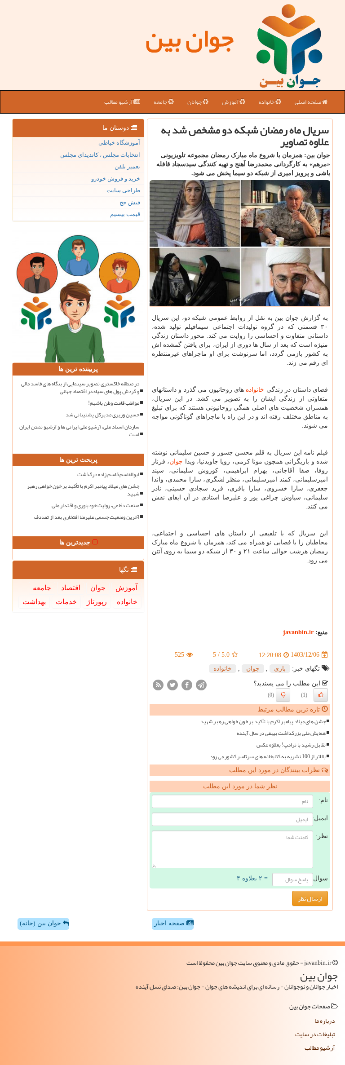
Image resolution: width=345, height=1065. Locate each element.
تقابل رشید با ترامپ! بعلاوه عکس (291, 745)
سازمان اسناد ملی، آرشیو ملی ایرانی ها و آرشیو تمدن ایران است (79, 431)
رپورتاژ (97, 601)
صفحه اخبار (170, 923)
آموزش (230, 102)
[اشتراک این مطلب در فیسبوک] (187, 684)
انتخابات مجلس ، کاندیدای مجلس (100, 154)
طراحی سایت (123, 190)
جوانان (195, 102)
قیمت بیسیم (125, 214)
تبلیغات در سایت (315, 1034)
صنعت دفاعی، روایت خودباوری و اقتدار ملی (95, 505)
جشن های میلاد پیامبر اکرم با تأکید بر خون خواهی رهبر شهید (263, 721)
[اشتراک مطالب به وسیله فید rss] (158, 684)
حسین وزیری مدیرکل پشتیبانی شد (102, 415)
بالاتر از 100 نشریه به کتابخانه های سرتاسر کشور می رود (268, 756)
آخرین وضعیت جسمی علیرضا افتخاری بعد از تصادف (86, 517)
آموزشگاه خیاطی (119, 142)
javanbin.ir (298, 632)
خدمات (66, 601)
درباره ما (324, 1020)
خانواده (267, 102)
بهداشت (34, 601)
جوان (176, 461)
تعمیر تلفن (127, 166)
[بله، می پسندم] (321, 695)
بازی (280, 668)
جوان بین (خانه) (41, 923)
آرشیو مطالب (118, 102)
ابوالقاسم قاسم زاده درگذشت (108, 474)
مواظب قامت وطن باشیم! (113, 403)
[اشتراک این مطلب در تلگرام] (201, 684)
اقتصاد (70, 588)
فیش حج (129, 202)
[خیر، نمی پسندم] (283, 695)
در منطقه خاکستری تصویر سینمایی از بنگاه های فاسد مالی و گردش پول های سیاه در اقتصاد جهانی (80, 388)
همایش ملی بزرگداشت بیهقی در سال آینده (281, 733)
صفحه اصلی (308, 102)
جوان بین (190, 38)
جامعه (161, 102)
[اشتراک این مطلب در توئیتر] (172, 684)
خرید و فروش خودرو (115, 178)
